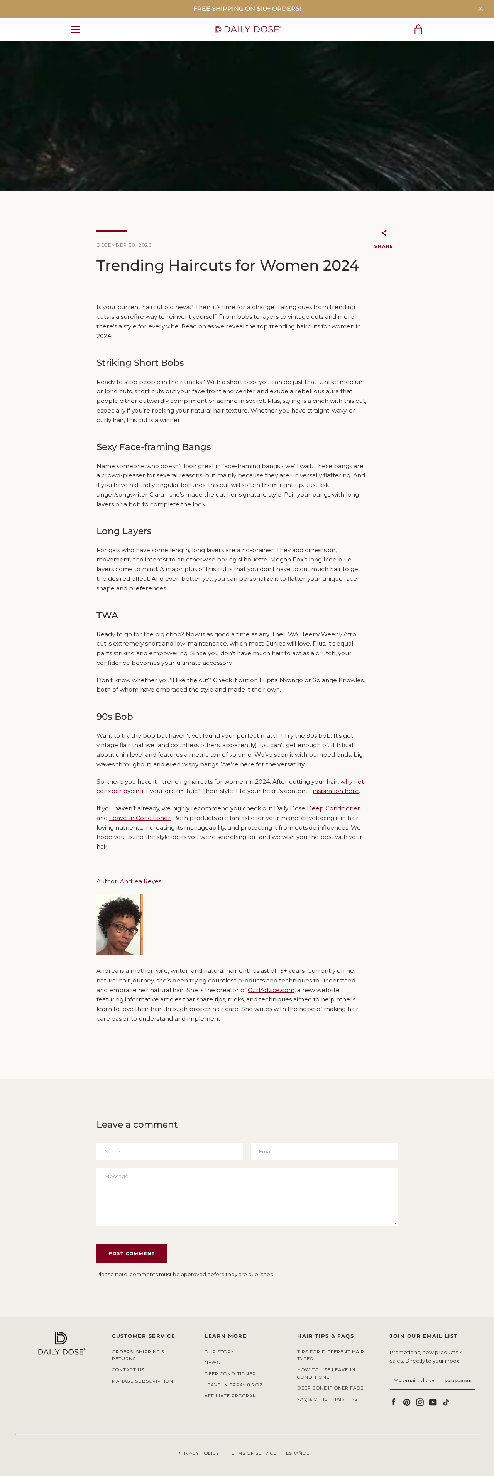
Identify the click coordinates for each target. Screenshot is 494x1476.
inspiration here (336, 791)
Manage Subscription (142, 1381)
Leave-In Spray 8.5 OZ (234, 1385)
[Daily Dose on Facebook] (394, 1401)
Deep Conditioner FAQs (330, 1388)
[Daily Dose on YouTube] (433, 1401)
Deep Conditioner (333, 808)
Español (298, 1453)
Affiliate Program (231, 1395)
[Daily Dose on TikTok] (446, 1401)
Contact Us (128, 1370)
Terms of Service (252, 1453)
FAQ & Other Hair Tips (327, 1399)
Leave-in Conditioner (140, 818)
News (212, 1362)
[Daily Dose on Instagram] (420, 1401)
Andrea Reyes (140, 881)
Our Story (219, 1351)
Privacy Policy (198, 1453)
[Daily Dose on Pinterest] (407, 1401)
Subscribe (458, 1381)
